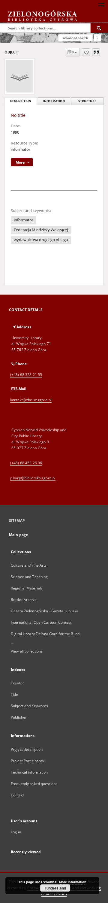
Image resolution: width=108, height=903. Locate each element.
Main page (18, 534)
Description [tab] (20, 101)
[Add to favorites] (86, 52)
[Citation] (96, 52)
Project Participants (27, 760)
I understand (55, 888)
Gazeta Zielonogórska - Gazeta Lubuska (44, 611)
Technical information (29, 772)
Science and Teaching (29, 576)
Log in (16, 832)
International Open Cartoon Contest (41, 622)
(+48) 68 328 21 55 (26, 374)
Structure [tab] (87, 101)
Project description (27, 749)
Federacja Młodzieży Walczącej (41, 229)
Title (14, 694)
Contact (17, 795)
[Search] (99, 28)
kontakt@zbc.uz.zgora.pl (31, 399)
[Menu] (101, 5)
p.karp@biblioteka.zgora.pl (33, 477)
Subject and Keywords (29, 705)
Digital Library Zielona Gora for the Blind (45, 633)
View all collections (27, 651)
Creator (17, 683)
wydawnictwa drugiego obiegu (41, 239)
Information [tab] (54, 101)
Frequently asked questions (34, 783)
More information (72, 882)
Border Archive (24, 599)
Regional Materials (27, 588)
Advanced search (75, 38)
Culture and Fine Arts (29, 565)
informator (20, 149)
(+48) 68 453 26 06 (26, 462)
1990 (15, 132)
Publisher (19, 717)
